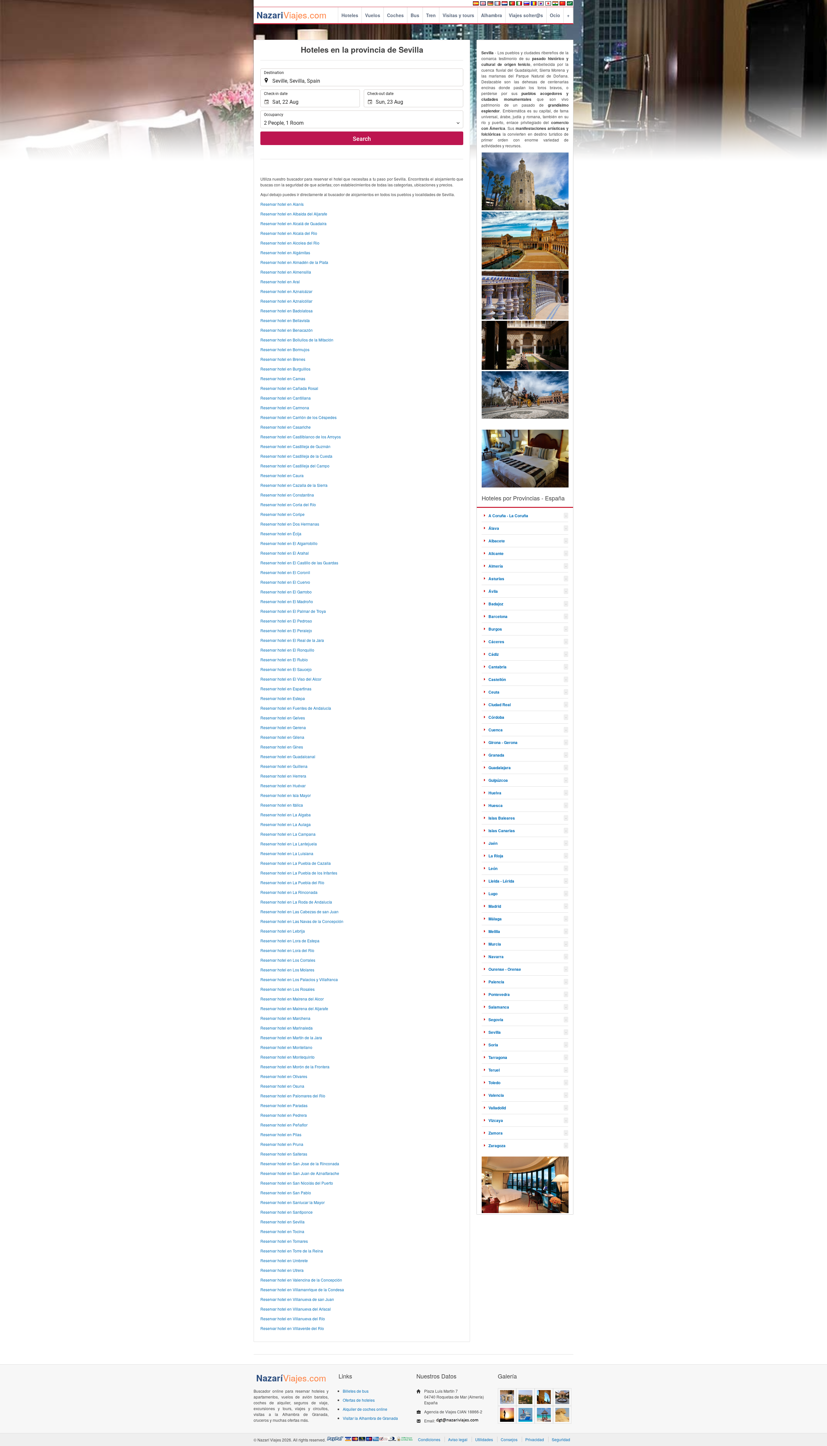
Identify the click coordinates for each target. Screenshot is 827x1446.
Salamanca (498, 1007)
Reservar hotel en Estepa (282, 698)
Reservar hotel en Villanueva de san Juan (297, 1299)
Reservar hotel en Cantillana (285, 398)
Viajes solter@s (526, 15)
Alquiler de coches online (365, 1409)
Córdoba (496, 717)
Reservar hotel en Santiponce (286, 1212)
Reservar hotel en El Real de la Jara (292, 640)
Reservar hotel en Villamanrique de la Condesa (302, 1289)
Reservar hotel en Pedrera (283, 1115)
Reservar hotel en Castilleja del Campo (295, 465)
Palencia (496, 982)
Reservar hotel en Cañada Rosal (289, 388)
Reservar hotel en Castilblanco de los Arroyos (300, 436)
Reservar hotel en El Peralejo (286, 630)
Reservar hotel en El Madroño (286, 601)
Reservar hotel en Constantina (287, 495)
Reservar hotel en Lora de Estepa (289, 940)
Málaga (495, 919)
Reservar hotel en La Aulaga (285, 824)
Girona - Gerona (503, 742)
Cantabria (497, 667)
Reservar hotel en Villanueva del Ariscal (295, 1309)
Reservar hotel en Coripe (282, 514)
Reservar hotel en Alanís (282, 204)
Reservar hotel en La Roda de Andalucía (296, 902)
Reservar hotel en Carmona (284, 407)
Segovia (495, 1019)
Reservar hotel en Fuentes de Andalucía (295, 708)
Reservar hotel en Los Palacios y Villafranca (299, 979)
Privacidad (534, 1439)
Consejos (509, 1439)
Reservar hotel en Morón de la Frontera (295, 1066)
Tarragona (497, 1057)
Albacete (496, 541)
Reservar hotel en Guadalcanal (287, 756)
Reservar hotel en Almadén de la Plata (294, 262)
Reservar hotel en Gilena (282, 737)
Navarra (496, 956)
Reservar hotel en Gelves (282, 717)
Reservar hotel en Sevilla (282, 1221)
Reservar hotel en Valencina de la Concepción (301, 1280)
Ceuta (493, 692)
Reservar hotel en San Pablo (285, 1192)
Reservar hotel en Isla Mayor (285, 795)
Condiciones (429, 1439)
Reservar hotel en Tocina (282, 1231)
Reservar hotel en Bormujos (284, 349)
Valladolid (497, 1108)
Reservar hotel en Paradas (284, 1105)
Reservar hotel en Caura (282, 475)
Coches (395, 15)
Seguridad (561, 1439)
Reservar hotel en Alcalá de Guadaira (293, 223)
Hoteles (349, 15)
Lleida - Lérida (501, 881)
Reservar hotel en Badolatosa (286, 310)
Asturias (496, 579)
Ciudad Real (499, 704)
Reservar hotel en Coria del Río (288, 504)
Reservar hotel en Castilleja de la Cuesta (296, 456)
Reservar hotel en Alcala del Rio (288, 233)
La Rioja (495, 856)
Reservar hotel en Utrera (282, 1270)
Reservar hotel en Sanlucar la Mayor (292, 1202)
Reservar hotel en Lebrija (282, 931)
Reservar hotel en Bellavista (285, 320)
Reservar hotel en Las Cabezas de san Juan (299, 911)
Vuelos (372, 15)
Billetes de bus (356, 1391)
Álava (493, 528)
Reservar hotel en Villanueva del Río (292, 1318)
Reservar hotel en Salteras (283, 1154)
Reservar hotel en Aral (280, 281)
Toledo (494, 1082)
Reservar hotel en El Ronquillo (287, 650)
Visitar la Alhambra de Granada (370, 1418)
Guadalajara (499, 767)
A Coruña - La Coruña (508, 516)
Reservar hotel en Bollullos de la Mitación (296, 339)
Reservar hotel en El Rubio (284, 659)
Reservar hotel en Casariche (285, 427)
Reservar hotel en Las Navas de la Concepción (301, 921)
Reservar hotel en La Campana (288, 834)
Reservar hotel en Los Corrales (287, 960)
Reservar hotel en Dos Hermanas (289, 524)
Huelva (494, 793)
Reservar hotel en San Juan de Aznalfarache (299, 1173)
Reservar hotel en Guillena (284, 766)
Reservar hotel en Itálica (281, 805)
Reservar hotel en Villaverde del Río (292, 1328)
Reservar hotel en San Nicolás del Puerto (296, 1183)
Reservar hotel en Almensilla (285, 272)
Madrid (494, 906)
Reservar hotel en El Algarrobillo (289, 543)
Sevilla (494, 1032)
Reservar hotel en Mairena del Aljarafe (294, 1008)
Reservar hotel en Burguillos (285, 369)
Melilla (494, 931)
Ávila (493, 591)
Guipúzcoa (498, 780)
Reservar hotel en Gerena (283, 727)
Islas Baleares (501, 818)
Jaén (492, 843)
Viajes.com (291, 14)
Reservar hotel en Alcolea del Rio (289, 243)
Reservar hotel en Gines (281, 746)
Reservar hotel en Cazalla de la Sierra (294, 485)
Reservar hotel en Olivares (283, 1076)
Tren (431, 15)
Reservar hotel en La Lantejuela (288, 843)
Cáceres (496, 641)
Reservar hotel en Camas (282, 378)
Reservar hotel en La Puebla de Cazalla (295, 863)
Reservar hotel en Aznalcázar (286, 291)
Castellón (497, 679)
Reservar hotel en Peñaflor (284, 1124)
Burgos (495, 629)
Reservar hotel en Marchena (285, 1018)
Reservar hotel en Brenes (282, 359)
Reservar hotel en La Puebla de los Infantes (298, 872)
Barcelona (498, 616)
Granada (496, 755)
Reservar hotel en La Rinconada (289, 892)
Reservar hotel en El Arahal (284, 553)
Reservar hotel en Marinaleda (286, 1028)
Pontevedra (499, 994)
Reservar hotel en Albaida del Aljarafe (293, 213)
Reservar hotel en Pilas (280, 1134)
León (492, 868)
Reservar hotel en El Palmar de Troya (293, 611)
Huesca (495, 805)
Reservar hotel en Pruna (281, 1144)
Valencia (496, 1095)
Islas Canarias (501, 830)
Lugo (492, 893)
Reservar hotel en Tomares (284, 1241)
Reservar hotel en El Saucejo (286, 669)
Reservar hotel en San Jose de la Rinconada (299, 1163)
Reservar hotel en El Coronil (285, 572)
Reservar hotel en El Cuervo (285, 582)
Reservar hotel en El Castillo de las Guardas (299, 562)
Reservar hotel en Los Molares (287, 969)
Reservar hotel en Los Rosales (287, 989)
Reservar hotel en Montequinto (287, 1057)
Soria (493, 1045)
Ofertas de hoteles (359, 1400)
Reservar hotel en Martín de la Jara (291, 1037)
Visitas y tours (458, 15)
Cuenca (495, 730)
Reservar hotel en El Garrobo (286, 591)
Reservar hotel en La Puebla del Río (292, 882)
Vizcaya (495, 1120)
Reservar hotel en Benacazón (286, 330)
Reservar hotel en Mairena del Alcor (292, 998)
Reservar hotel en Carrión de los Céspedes (298, 417)
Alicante (496, 553)
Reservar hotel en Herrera (283, 776)
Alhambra (491, 15)
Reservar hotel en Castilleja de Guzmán (295, 446)
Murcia (494, 944)
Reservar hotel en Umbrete (284, 1260)
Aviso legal (457, 1439)
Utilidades (484, 1439)
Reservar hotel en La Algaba (285, 814)
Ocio (555, 15)
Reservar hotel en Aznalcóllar (286, 301)
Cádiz (493, 654)
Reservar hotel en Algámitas (285, 252)
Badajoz (495, 604)
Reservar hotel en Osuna (282, 1086)
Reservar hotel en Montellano (286, 1047)
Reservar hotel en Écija (280, 533)
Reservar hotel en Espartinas (285, 688)
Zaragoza (497, 1145)
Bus (415, 15)
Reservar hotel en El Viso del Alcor (290, 679)
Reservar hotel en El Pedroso (286, 620)
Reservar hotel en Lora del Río (287, 950)
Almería (495, 566)
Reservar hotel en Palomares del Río (292, 1095)
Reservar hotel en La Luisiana (286, 853)
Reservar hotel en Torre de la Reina (291, 1250)
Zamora (495, 1133)
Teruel (494, 1070)
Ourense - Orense (504, 969)
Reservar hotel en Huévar (283, 785)
